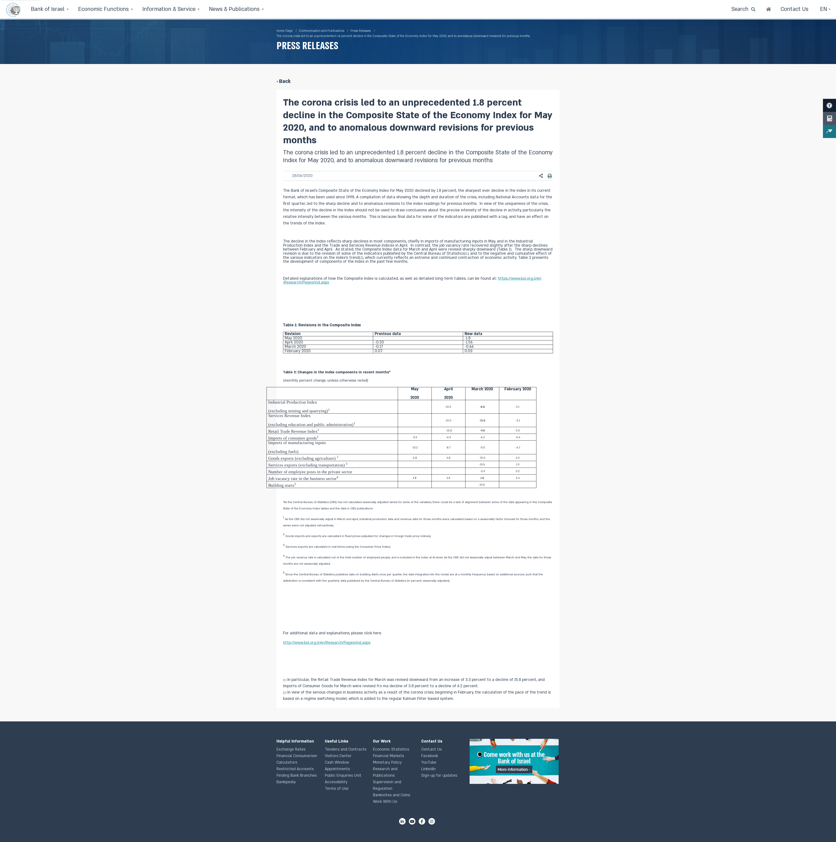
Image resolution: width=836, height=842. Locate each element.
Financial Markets (388, 755)
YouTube (428, 762)
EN (824, 9)
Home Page (284, 31)
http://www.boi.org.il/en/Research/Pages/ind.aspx (327, 642)
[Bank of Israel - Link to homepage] (13, 10)
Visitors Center (338, 755)
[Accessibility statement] (829, 105)
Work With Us (385, 801)
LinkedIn (428, 768)
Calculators (286, 762)
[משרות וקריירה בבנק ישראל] (515, 761)
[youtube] (412, 821)
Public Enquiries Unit (343, 775)
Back (285, 81)
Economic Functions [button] (104, 9)
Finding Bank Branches (296, 775)
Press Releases (361, 31)
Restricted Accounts (295, 768)
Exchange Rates (290, 749)
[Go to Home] (768, 10)
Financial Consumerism (296, 755)
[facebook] (422, 821)
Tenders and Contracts (345, 749)
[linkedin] (402, 821)
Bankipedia (286, 782)
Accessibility (336, 782)
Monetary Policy (387, 762)
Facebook (429, 755)
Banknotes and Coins (391, 795)
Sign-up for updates (439, 775)
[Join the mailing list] (829, 131)
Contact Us (431, 749)
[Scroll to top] (824, 830)
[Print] (549, 176)
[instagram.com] (431, 821)
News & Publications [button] (235, 9)
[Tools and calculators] (829, 118)
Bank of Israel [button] (48, 9)
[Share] (541, 176)
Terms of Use (337, 788)
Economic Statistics (391, 749)
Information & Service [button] (169, 9)
